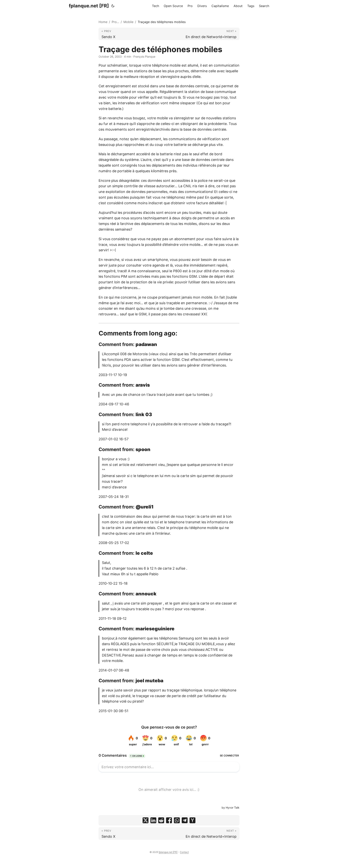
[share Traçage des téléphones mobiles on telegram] (185, 820)
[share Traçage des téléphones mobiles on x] (145, 820)
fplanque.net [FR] (89, 6)
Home (103, 22)
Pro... (115, 22)
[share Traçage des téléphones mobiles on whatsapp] (177, 820)
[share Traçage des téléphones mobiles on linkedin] (153, 820)
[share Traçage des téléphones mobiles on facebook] (169, 820)
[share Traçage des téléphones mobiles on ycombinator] (192, 820)
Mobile (128, 22)
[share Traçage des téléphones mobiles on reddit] (161, 820)
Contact (184, 852)
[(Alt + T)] (113, 6)
